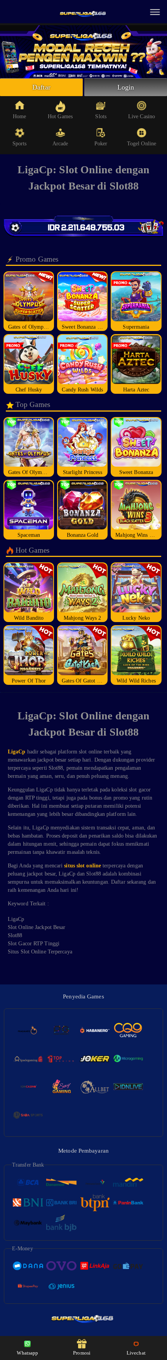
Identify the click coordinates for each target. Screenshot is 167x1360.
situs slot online (82, 866)
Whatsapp (27, 1353)
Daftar (41, 87)
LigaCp (17, 752)
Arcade (60, 144)
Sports (19, 144)
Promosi (81, 1353)
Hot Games (60, 116)
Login (125, 87)
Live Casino (141, 116)
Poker (101, 144)
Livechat (136, 1353)
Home (19, 116)
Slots (100, 116)
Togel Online (141, 144)
